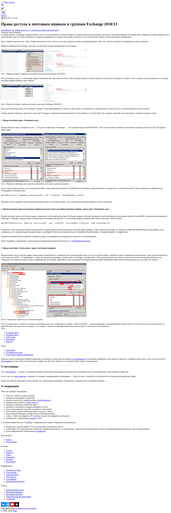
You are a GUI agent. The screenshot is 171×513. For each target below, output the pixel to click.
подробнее (40, 431)
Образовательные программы (18, 497)
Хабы (8, 455)
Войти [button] (4, 16)
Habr (15, 511)
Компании (10, 457)
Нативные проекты (14, 494)
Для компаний (12, 475)
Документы (11, 477)
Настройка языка (8, 508)
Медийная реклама (14, 492)
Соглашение (11, 479)
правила (32, 418)
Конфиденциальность (15, 481)
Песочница (10, 372)
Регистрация (11, 442)
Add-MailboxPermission (81, 241)
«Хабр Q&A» (31, 402)
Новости (9, 453)
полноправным (79, 359)
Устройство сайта (13, 470)
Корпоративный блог (15, 490)
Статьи (9, 450)
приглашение (6, 361)
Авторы (9, 459)
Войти (9, 440)
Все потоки (10, 2)
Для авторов (11, 472)
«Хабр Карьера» (43, 400)
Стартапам (10, 499)
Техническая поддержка (26, 508)
